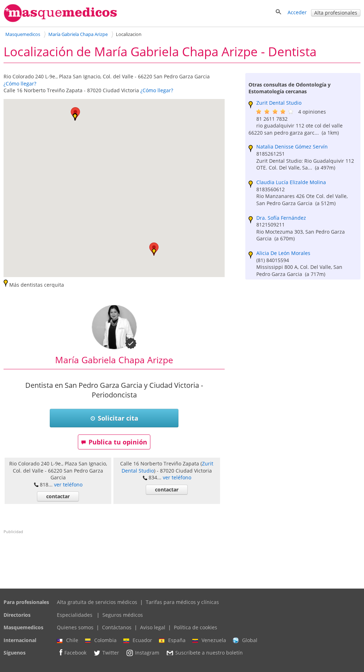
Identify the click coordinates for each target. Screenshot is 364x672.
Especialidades (74, 614)
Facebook (75, 653)
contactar (58, 496)
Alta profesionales (335, 12)
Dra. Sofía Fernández (281, 217)
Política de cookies (195, 627)
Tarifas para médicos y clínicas (182, 602)
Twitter (110, 653)
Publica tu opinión (118, 442)
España (177, 640)
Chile (72, 640)
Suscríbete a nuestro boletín (209, 653)
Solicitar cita (118, 418)
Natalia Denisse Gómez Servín (292, 146)
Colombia (105, 640)
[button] (75, 117)
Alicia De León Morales (283, 253)
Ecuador (142, 640)
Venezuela (214, 640)
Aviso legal (152, 627)
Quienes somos (75, 627)
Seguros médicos (122, 614)
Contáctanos (117, 627)
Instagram (147, 653)
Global (249, 640)
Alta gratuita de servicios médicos (97, 602)
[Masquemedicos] (60, 20)
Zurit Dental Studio (278, 102)
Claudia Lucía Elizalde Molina (291, 182)
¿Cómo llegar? (20, 83)
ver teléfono (68, 484)
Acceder (297, 12)
